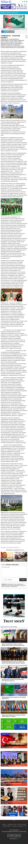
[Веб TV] (24, 1)
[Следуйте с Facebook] (8, 835)
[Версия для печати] (10, 31)
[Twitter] (5, 31)
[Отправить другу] (8, 31)
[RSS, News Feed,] (14, 835)
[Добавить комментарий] (13, 31)
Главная (4, 824)
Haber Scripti (13, 838)
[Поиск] (19, 835)
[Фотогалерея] (26, 1)
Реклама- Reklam (7, 826)
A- (26, 37)
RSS (25, 826)
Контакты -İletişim (22, 824)
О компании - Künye (11, 824)
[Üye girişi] (16, 835)
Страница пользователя (17, 826)
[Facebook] (2, 31)
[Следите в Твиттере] (11, 835)
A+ (26, 35)
